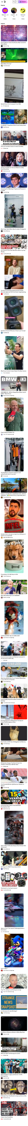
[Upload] (16, 1)
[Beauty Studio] (5, 11)
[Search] (13, 1)
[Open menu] (2, 1)
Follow (5, 19)
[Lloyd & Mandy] (14, 11)
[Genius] (23, 11)
